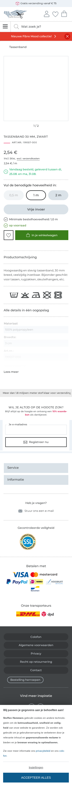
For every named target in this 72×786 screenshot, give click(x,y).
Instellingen (36, 767)
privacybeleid (43, 750)
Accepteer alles (36, 777)
